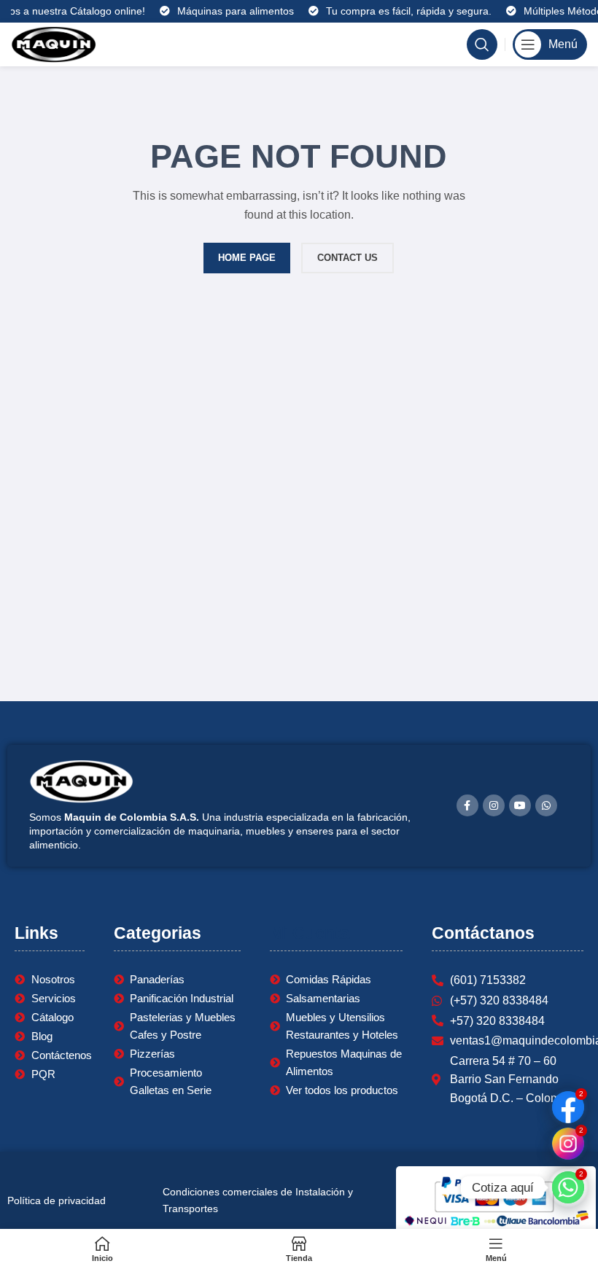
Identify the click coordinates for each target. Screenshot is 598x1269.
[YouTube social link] (520, 805)
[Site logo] (53, 44)
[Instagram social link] (494, 805)
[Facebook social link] (467, 805)
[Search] (482, 44)
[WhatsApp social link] (546, 805)
